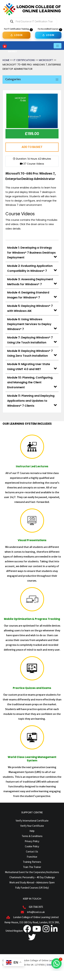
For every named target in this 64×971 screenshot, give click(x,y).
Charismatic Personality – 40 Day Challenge (32, 877)
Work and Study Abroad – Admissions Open (32, 882)
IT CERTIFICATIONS (24, 60)
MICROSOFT (46, 60)
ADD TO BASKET (32, 147)
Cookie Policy (32, 846)
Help (32, 831)
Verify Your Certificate (32, 825)
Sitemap (51, 964)
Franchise (32, 856)
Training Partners (32, 861)
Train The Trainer (32, 867)
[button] (56, 963)
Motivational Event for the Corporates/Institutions (32, 872)
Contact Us (32, 851)
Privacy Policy (32, 841)
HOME (6, 60)
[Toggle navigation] (57, 45)
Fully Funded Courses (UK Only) (32, 887)
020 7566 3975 (36, 906)
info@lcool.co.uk (36, 912)
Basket (12, 51)
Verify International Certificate (32, 820)
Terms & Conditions (32, 836)
